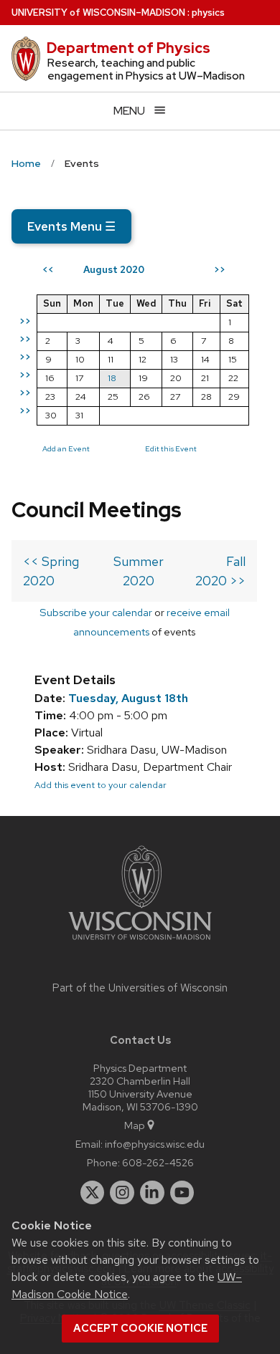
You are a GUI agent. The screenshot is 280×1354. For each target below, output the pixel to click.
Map (134, 1125)
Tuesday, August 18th (128, 698)
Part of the (140, 988)
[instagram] (122, 1193)
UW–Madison (98, 12)
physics (208, 12)
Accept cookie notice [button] (140, 1328)
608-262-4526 (158, 1162)
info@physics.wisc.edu (155, 1144)
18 (112, 378)
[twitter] (92, 1193)
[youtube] (182, 1193)
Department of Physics (128, 48)
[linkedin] (152, 1193)
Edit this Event (171, 448)
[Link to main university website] (140, 942)
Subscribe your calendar (95, 612)
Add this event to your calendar (100, 785)
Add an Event (66, 448)
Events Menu (71, 226)
